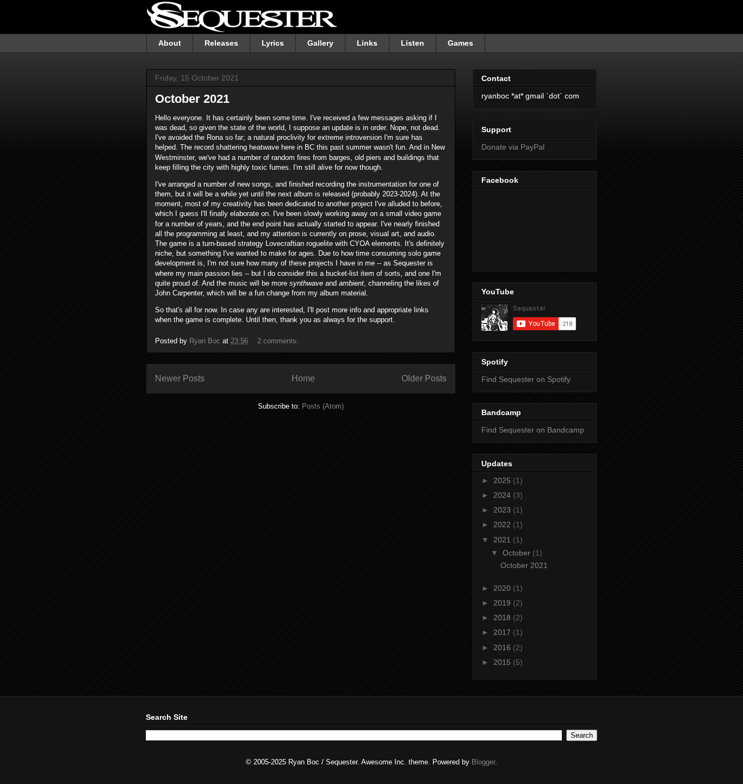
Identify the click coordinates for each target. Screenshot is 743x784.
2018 (503, 617)
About (169, 43)
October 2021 (192, 99)
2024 (503, 495)
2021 (503, 539)
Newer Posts (180, 378)
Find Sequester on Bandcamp (532, 429)
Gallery (320, 43)
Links (367, 43)
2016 (503, 647)
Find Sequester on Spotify (526, 379)
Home (303, 378)
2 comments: (279, 341)
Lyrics (273, 43)
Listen (412, 43)
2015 (503, 662)
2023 (503, 509)
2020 (503, 588)
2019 (503, 602)
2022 (503, 524)
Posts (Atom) (323, 406)
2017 (503, 632)
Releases (221, 43)
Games (460, 43)
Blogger (483, 762)
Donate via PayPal (512, 147)
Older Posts (424, 378)
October (518, 552)
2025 (503, 480)
